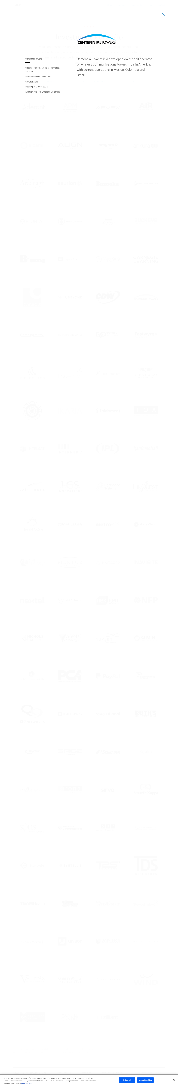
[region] (89, 1080)
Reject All (127, 1080)
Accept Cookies (145, 1080)
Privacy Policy (26, 1083)
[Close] (174, 1080)
